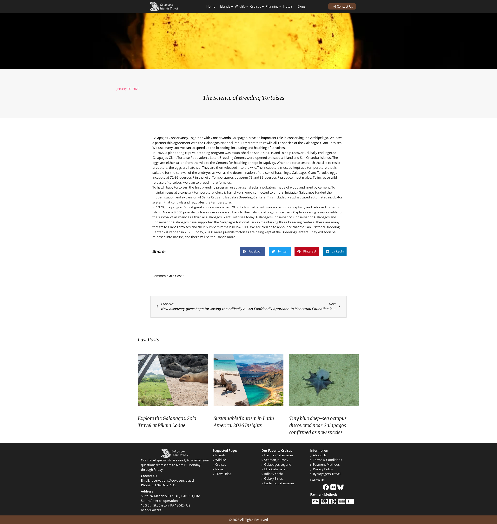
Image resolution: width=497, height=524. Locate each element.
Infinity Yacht (273, 474)
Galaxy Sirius (273, 478)
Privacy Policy (323, 469)
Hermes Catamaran (278, 455)
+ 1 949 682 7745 (164, 485)
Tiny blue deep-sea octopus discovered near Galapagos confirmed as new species (318, 425)
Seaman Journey (276, 460)
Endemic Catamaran (279, 483)
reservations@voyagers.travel (172, 480)
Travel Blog (223, 474)
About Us (320, 455)
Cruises (255, 6)
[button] (252, 251)
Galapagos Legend (277, 464)
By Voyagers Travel (327, 474)
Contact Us (345, 6)
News (219, 469)
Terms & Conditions (327, 460)
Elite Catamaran (276, 469)
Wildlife (240, 6)
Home (210, 6)
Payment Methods (326, 464)
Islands (225, 6)
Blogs (301, 6)
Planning (272, 6)
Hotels (288, 6)
